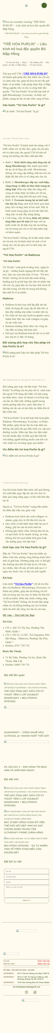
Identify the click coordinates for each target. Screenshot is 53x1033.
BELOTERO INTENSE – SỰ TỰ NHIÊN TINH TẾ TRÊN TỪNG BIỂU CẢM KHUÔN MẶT (26, 849)
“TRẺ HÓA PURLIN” (35, 73)
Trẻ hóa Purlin (35, 65)
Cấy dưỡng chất (36, 62)
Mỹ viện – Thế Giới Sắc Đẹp (18, 615)
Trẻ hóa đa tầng (12, 62)
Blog (24, 62)
